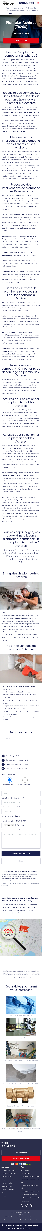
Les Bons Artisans (19, 1212)
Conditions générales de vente (10, 1220)
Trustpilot (7, 738)
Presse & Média (7, 1183)
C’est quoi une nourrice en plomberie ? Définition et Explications (21, 1130)
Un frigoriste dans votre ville (30, 1198)
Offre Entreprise (7, 1186)
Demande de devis (21, 33)
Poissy (33, 162)
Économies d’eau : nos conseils (21, 1015)
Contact (4, 1196)
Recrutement (25, 1173)
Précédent (21, 861)
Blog (3, 1180)
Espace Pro (25, 1170)
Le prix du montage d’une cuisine (21, 1038)
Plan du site (23, 1220)
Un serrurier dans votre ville (30, 1191)
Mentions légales (10, 1217)
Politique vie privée (33, 1220)
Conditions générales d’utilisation (26, 1217)
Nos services (25, 1201)
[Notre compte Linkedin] (22, 1205)
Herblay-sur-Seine (23, 162)
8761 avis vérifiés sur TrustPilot (29, 974)
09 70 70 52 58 (28, 3)
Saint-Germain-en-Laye (31, 165)
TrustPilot (15, 76)
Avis (3, 1193)
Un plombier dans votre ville (30, 1176)
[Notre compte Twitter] (31, 1205)
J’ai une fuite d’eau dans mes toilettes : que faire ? (21, 1083)
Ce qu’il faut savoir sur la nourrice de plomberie (21, 1060)
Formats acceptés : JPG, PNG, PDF (14, 821)
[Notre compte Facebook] (26, 1205)
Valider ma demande (21, 853)
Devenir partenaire (8, 1189)
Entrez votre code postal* (11, 807)
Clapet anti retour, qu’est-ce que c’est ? (21, 1106)
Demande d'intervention (21, 1158)
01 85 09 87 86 (21, 40)
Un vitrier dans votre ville (29, 1194)
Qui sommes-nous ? (8, 1170)
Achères (6, 62)
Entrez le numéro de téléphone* (13, 798)
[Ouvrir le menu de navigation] (38, 3)
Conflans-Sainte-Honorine (11, 165)
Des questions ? (7, 1176)
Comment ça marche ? (9, 1173)
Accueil (8, 8)
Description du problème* (11, 830)
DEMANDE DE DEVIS (21, 1152)
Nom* (3, 789)
